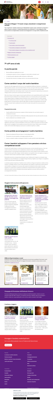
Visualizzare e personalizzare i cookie (20, 395)
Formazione (29, 359)
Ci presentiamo (8, 370)
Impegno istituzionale (31, 375)
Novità (6, 381)
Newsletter (7, 379)
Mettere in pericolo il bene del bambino (13, 359)
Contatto (6, 373)
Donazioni (29, 370)
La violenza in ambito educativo (11, 354)
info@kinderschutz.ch (14, 262)
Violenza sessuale (8, 357)
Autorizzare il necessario (33, 398)
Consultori (29, 354)
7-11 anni (8, 21)
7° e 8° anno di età (13, 40)
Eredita (28, 377)
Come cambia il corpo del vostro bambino (17, 45)
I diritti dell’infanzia (9, 361)
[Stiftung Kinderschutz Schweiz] (8, 2)
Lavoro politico (8, 377)
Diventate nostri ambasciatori (33, 379)
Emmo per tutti (30, 373)
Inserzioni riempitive (31, 381)
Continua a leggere (11, 57)
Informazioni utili (11, 38)
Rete (28, 363)
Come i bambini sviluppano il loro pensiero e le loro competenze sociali (22, 50)
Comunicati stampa (9, 375)
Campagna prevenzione (32, 357)
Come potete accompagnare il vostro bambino (18, 47)
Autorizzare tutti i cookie (20, 398)
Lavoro (6, 383)
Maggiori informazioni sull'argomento (14, 52)
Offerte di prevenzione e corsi (13, 54)
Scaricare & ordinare (31, 365)
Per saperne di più (9, 282)
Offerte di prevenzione (32, 361)
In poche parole (12, 42)
